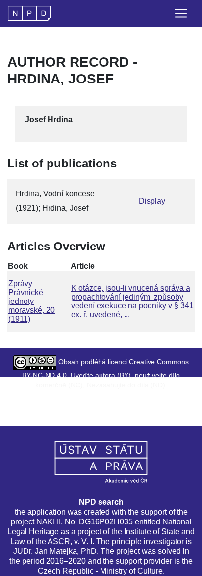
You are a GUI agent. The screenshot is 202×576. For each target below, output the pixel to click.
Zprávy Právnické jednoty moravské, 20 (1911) (31, 301)
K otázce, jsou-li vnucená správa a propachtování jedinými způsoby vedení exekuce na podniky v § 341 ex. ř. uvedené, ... (132, 301)
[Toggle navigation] (181, 13)
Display (152, 201)
